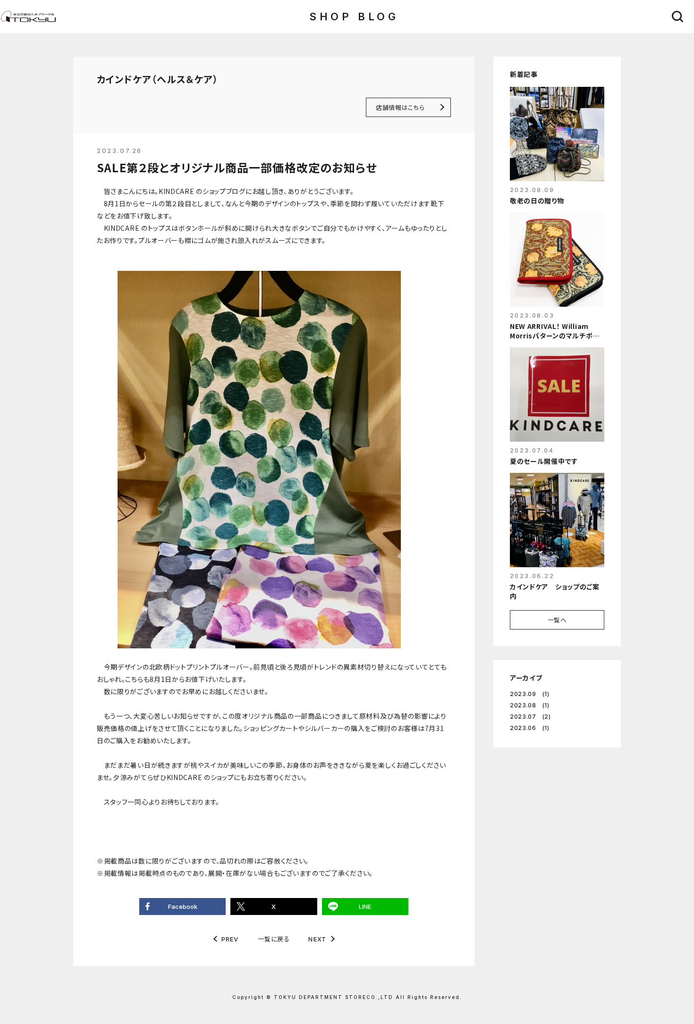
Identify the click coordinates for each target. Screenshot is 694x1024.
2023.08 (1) (530, 705)
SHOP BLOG (353, 16)
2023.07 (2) (530, 716)
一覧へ (557, 619)
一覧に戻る (273, 938)
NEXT (317, 939)
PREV (230, 939)
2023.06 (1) (530, 727)
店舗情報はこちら (400, 107)
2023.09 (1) (530, 693)
